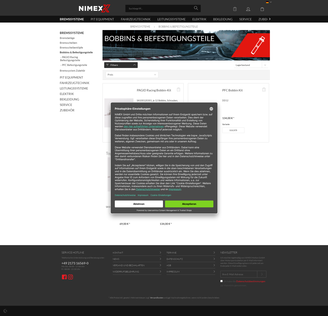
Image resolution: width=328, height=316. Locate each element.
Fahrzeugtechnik (74, 83)
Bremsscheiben (68, 42)
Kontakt (118, 252)
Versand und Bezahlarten (129, 265)
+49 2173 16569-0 (75, 263)
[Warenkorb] (265, 8)
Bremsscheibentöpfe (71, 47)
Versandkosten (156, 297)
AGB (169, 265)
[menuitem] (163, 8)
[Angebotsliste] (235, 8)
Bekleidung (69, 99)
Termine (171, 252)
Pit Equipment (71, 77)
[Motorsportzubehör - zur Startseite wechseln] (94, 8)
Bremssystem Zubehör (72, 70)
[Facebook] (65, 277)
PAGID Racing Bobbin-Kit (154, 90)
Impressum (173, 271)
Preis (110, 74)
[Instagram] (70, 277)
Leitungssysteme (74, 88)
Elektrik (67, 94)
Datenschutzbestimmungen (250, 281)
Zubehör (67, 110)
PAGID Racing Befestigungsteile (70, 59)
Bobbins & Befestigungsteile (76, 52)
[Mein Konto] (251, 8)
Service (66, 105)
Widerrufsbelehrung (126, 271)
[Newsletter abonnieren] (261, 274)
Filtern (114, 65)
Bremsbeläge (67, 37)
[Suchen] (196, 8)
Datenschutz (175, 259)
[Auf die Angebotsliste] (178, 90)
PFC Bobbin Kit (232, 90)
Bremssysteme (72, 33)
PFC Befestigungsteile (74, 64)
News (116, 259)
